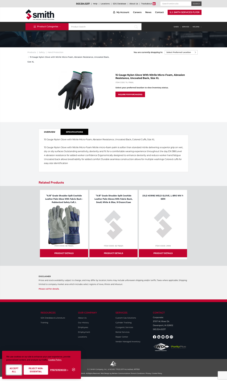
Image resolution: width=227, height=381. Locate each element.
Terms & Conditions (138, 373)
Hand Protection (55, 52)
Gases (176, 27)
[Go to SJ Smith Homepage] (39, 14)
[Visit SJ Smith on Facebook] (154, 337)
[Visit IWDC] (161, 347)
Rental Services (122, 332)
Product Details (64, 253)
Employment (84, 332)
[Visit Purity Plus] (178, 347)
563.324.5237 (83, 4)
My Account (123, 12)
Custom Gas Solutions (125, 318)
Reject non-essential (36, 370)
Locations (105, 4)
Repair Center (121, 337)
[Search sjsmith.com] (136, 26)
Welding (196, 27)
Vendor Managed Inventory (127, 341)
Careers (137, 12)
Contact (159, 12)
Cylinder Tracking (123, 322)
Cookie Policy (157, 373)
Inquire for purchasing (130, 94)
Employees (83, 327)
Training (44, 322)
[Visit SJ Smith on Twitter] (167, 337)
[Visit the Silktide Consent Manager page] (73, 370)
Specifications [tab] (74, 131)
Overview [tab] (49, 131)
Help (95, 4)
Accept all (14, 370)
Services (185, 27)
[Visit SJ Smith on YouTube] (163, 337)
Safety (42, 52)
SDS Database (119, 4)
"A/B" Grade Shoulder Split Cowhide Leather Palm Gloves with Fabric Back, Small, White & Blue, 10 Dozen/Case (113, 199)
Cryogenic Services (124, 327)
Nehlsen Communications (121, 373)
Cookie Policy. (55, 359)
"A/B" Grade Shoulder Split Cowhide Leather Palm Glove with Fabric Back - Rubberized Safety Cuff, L (64, 199)
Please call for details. (49, 289)
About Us (133, 4)
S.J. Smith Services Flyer (185, 12)
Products (31, 52)
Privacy (148, 373)
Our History (83, 322)
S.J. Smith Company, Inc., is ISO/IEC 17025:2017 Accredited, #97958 (113, 369)
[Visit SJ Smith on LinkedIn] (158, 337)
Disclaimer (45, 276)
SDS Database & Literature (53, 318)
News (148, 12)
